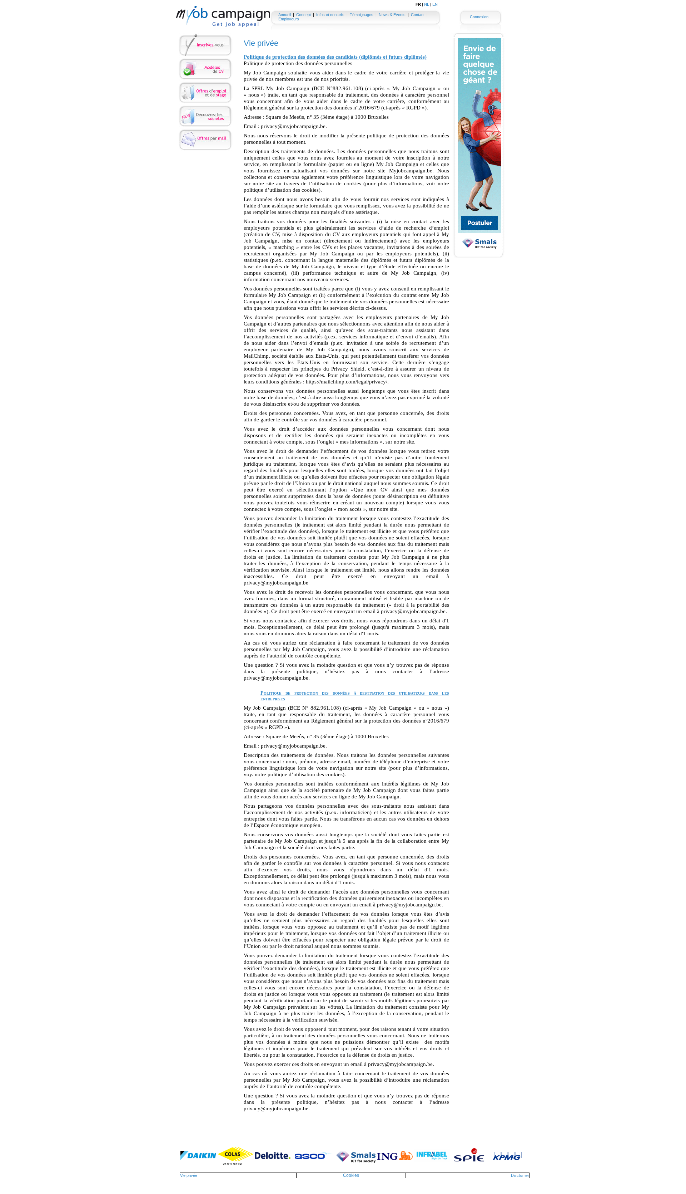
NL (426, 4)
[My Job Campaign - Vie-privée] (223, 16)
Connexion (479, 17)
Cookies (351, 1175)
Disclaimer (520, 1175)
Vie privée (188, 1175)
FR (418, 4)
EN (435, 4)
